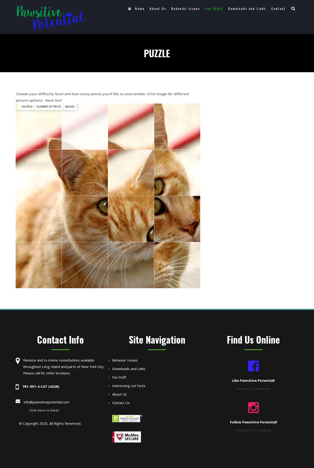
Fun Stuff (214, 8)
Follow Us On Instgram (253, 430)
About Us (158, 8)
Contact (278, 8)
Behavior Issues (185, 8)
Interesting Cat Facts (129, 385)
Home (139, 8)
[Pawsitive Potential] (51, 17)
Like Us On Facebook (253, 389)
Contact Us (121, 402)
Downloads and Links (247, 8)
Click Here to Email (44, 410)
